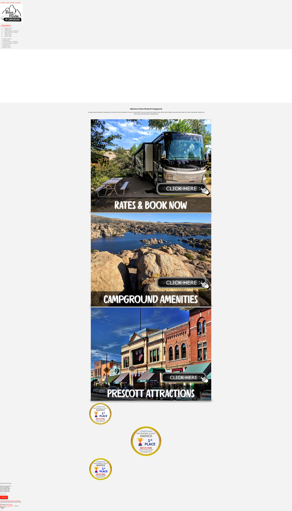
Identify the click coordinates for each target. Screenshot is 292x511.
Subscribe (4, 497)
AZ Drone (10, 504)
